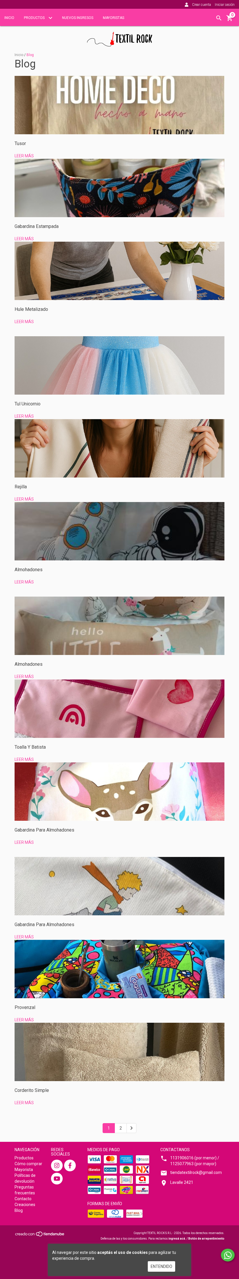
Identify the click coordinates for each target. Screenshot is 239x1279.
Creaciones (25, 1204)
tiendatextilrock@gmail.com (196, 1172)
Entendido (161, 1266)
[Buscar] (219, 18)
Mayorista (24, 1169)
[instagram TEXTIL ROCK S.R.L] (57, 1165)
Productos (34, 18)
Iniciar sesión (225, 5)
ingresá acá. (177, 1238)
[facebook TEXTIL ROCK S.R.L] (70, 1165)
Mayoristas (113, 18)
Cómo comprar (28, 1163)
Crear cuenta (201, 5)
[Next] (131, 1128)
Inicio (9, 18)
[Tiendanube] (40, 1235)
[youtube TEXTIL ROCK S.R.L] (57, 1178)
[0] (230, 20)
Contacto (23, 1198)
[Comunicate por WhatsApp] (228, 1255)
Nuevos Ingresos (77, 18)
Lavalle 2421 (181, 1182)
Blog (19, 1210)
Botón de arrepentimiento (206, 1238)
